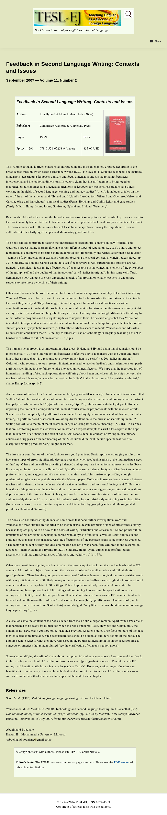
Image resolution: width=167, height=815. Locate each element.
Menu (158, 41)
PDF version (122, 762)
